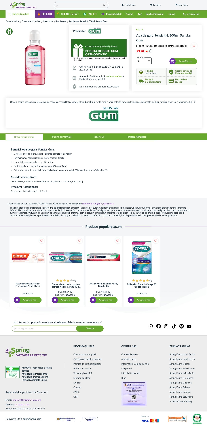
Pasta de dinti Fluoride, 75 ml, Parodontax (104, 284)
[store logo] (28, 5)
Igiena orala (48, 21)
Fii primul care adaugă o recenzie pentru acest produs (161, 46)
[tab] (24, 136)
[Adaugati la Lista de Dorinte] (41, 240)
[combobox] (81, 5)
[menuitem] (45, 14)
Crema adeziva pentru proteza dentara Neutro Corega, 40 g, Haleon (66, 285)
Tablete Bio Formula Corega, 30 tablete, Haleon (141, 285)
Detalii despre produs (24, 137)
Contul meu (130, 5)
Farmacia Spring (12, 21)
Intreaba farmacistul (136, 136)
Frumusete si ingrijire (31, 21)
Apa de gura (61, 21)
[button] (150, 50)
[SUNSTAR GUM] (94, 31)
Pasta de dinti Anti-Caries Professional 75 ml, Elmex (28, 284)
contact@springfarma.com (27, 399)
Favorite (157, 5)
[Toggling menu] (20, 14)
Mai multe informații (61, 136)
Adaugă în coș (29, 300)
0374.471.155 (22, 404)
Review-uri (99, 136)
